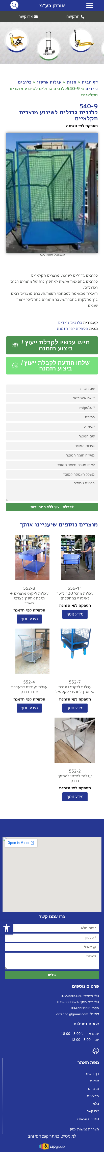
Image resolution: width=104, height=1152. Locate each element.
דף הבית (90, 82)
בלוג (96, 1104)
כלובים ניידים (70, 322)
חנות (71, 82)
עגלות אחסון (49, 82)
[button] (89, 5)
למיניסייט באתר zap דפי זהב (52, 1136)
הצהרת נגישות (88, 1119)
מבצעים (93, 1096)
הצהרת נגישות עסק (84, 1129)
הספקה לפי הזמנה (72, 328)
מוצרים (93, 1089)
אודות (94, 1081)
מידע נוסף (75, 614)
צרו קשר (93, 1111)
